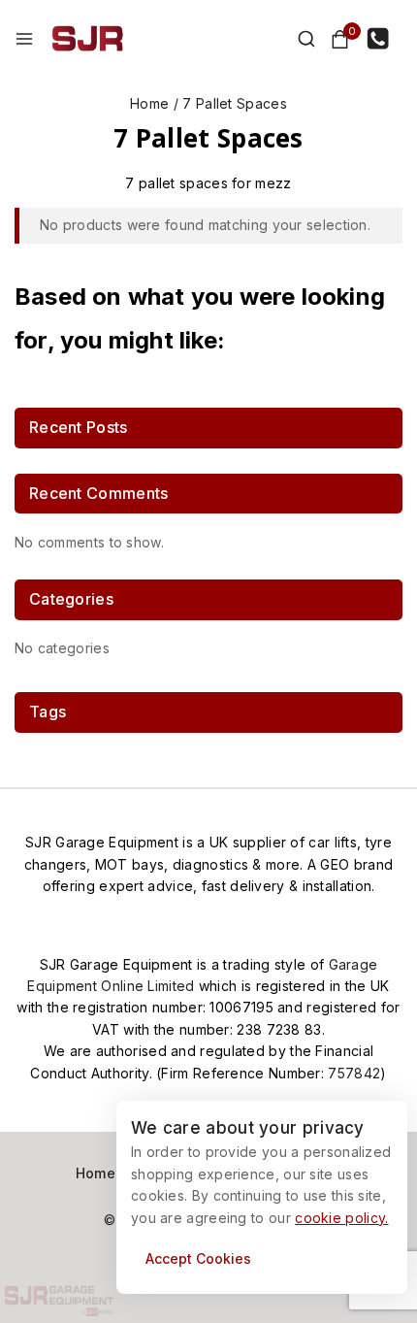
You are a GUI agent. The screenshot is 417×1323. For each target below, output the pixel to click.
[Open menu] (24, 39)
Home (96, 1173)
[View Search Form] (296, 39)
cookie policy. (341, 1217)
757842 (354, 1073)
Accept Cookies (198, 1258)
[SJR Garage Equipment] (87, 39)
